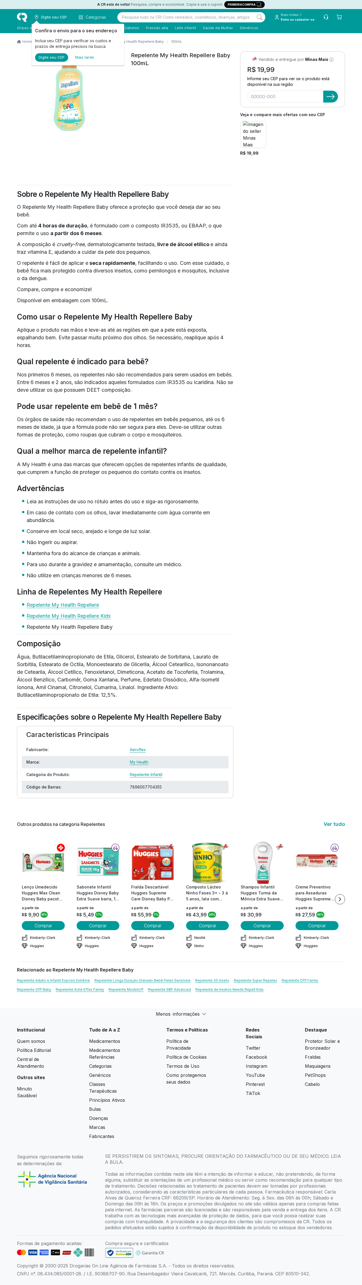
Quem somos (31, 1041)
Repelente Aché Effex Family (80, 989)
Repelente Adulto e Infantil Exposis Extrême (53, 980)
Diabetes (131, 27)
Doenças (98, 1118)
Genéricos (249, 27)
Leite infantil (185, 27)
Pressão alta (157, 27)
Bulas (95, 1109)
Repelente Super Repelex (255, 980)
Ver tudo (334, 824)
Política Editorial (34, 1050)
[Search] (259, 17)
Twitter (253, 1048)
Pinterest (255, 1084)
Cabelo (312, 1084)
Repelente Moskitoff (126, 989)
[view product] (43, 862)
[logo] (22, 17)
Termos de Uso (182, 1066)
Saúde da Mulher (218, 27)
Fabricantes (101, 1136)
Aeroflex (138, 749)
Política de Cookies (186, 1057)
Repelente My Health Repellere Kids (69, 616)
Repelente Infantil (146, 774)
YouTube (255, 1075)
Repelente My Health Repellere (63, 605)
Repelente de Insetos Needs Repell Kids (229, 989)
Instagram (256, 1066)
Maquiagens (318, 1066)
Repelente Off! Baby (34, 989)
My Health (139, 762)
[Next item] (340, 899)
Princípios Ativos (107, 1100)
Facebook (256, 1057)
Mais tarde (84, 57)
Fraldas (313, 1057)
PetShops (315, 1075)
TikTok (253, 1093)
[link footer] (119, 1253)
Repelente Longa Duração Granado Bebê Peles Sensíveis (142, 980)
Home (27, 41)
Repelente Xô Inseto (212, 980)
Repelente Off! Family (300, 980)
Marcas (97, 1127)
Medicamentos (104, 1041)
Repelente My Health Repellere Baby (133, 41)
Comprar (43, 925)
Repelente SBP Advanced (169, 989)
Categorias (100, 1066)
